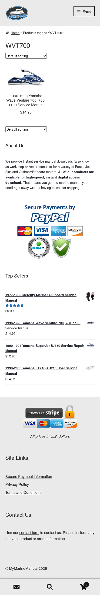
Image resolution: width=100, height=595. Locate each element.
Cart (77, 583)
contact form (29, 532)
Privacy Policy (17, 484)
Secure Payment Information (28, 476)
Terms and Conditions (23, 492)
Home (15, 32)
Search (50, 587)
